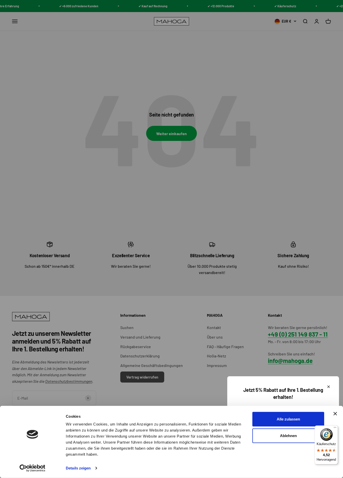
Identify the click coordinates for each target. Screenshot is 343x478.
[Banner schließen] (335, 413)
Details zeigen (78, 468)
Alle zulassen (288, 419)
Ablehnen (288, 435)
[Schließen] (328, 386)
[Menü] (335, 429)
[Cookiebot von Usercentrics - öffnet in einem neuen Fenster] (32, 468)
